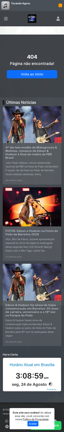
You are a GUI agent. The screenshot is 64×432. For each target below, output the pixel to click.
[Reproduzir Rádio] (60, 5)
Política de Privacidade (36, 419)
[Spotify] (7, 426)
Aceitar (33, 423)
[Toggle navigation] (6, 18)
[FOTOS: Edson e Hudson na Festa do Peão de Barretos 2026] (32, 224)
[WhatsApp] (6, 421)
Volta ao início (32, 74)
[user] (58, 18)
